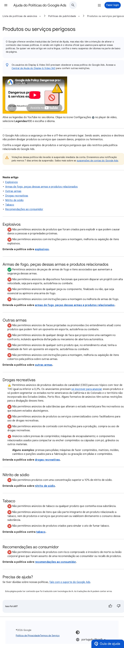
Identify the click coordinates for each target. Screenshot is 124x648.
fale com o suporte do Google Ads (69, 582)
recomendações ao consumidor (55, 562)
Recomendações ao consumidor (24, 209)
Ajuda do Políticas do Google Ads (39, 5)
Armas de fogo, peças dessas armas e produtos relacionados (41, 186)
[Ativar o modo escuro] (78, 632)
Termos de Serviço (50, 635)
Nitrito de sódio (14, 200)
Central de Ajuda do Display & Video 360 (33, 68)
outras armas (43, 365)
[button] (6, 5)
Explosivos (11, 182)
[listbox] (91, 639)
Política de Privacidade (28, 635)
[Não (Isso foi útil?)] (118, 606)
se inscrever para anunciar (86, 389)
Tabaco (9, 204)
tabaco (40, 532)
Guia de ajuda (110, 644)
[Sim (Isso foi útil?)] (110, 606)
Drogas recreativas (16, 195)
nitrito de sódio (45, 486)
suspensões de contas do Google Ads (97, 160)
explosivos (42, 249)
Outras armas (13, 191)
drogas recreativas (47, 459)
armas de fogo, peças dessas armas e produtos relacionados (75, 305)
